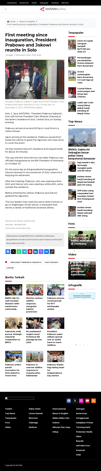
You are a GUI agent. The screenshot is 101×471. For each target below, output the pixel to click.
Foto (71, 223)
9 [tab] (82, 281)
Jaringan (80, 409)
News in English (27, 21)
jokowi (10, 268)
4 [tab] (86, 251)
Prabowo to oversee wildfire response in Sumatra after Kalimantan (34, 370)
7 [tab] (94, 278)
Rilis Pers (65, 3)
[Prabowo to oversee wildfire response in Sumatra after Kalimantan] (34, 356)
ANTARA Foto (83, 445)
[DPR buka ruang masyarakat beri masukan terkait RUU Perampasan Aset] (72, 194)
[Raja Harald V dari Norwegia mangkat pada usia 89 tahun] (72, 166)
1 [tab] (74, 251)
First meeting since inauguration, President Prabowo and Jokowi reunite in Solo (45, 24)
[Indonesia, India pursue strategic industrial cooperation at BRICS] (13, 323)
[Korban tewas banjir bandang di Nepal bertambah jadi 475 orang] (72, 180)
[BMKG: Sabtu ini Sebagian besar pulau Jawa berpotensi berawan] (82, 137)
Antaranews (12, 3)
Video (72, 254)
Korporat (80, 450)
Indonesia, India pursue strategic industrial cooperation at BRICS (13, 337)
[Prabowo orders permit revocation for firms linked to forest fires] (13, 356)
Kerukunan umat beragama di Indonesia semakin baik (82, 333)
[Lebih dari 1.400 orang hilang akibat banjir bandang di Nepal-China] (72, 106)
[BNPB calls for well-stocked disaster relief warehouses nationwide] (13, 289)
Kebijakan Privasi (84, 422)
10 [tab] (86, 281)
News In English (60, 413)
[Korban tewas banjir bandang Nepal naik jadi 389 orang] (72, 211)
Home (12, 21)
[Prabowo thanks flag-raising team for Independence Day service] (55, 356)
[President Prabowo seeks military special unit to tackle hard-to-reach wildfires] (55, 323)
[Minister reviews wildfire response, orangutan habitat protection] (34, 289)
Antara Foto (24, 3)
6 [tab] (90, 278)
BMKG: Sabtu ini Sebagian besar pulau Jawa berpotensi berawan (81, 154)
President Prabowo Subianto (26, 262)
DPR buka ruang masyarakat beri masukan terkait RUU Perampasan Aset (85, 196)
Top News (55, 3)
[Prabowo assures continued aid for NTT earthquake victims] (55, 289)
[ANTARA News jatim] (53, 9)
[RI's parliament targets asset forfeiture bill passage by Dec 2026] (34, 323)
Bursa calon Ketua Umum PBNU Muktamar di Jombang (82, 239)
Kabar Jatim (35, 409)
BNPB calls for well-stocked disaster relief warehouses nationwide (12, 303)
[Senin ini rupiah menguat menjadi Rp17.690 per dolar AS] (72, 44)
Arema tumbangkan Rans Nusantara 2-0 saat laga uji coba (85, 77)
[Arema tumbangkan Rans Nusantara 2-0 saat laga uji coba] (72, 75)
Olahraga (33, 422)
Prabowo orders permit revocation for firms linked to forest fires (13, 370)
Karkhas (33, 427)
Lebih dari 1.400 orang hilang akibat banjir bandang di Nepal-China (85, 108)
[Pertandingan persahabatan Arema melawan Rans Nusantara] (72, 61)
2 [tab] (78, 251)
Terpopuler (44, 3)
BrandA (80, 441)
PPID (78, 455)
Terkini (34, 3)
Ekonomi (33, 418)
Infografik (75, 285)
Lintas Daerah (36, 413)
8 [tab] (78, 281)
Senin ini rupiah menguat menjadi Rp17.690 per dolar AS (85, 46)
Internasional (59, 409)
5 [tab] (90, 251)
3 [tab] (82, 251)
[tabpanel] (82, 240)
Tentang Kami (83, 427)
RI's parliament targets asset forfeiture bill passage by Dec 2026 (34, 337)
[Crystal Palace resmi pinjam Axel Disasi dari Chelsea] (72, 92)
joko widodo (51, 262)
